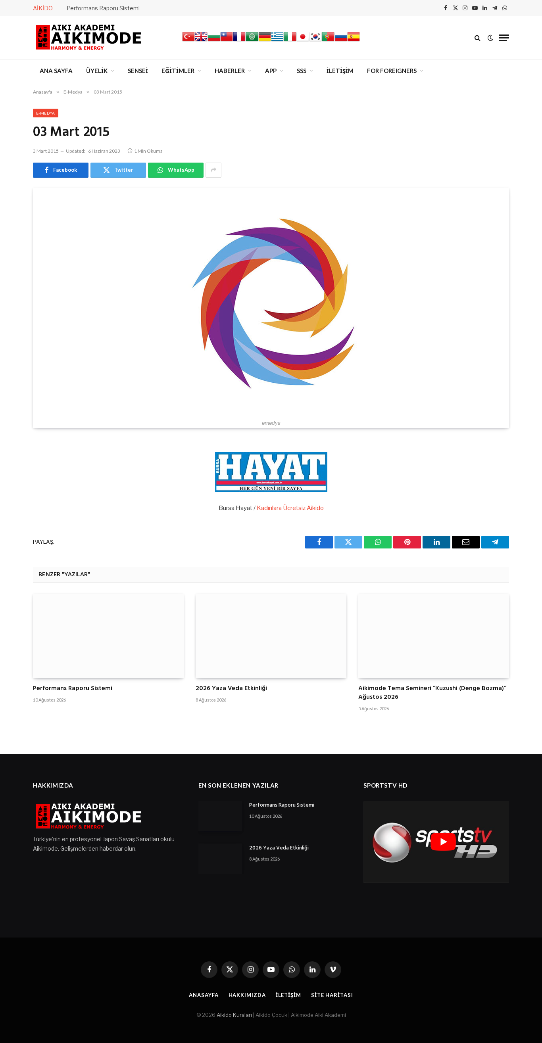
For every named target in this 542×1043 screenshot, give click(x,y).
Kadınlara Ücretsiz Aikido (290, 508)
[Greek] (277, 41)
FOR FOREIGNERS (392, 70)
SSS (301, 70)
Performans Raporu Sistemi (103, 8)
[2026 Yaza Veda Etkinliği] (271, 636)
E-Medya (45, 113)
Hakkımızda (247, 995)
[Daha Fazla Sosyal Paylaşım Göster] (213, 170)
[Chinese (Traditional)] (226, 41)
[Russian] (340, 41)
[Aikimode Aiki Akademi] (88, 38)
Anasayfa (203, 995)
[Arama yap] (477, 38)
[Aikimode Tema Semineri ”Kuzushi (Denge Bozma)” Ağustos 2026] (433, 636)
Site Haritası (332, 995)
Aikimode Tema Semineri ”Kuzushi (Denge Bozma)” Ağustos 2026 (432, 693)
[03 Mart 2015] (271, 301)
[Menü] (504, 38)
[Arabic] (252, 41)
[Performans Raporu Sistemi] (108, 636)
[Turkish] (188, 41)
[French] (239, 41)
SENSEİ (138, 70)
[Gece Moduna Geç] (490, 38)
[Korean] (315, 41)
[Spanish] (353, 41)
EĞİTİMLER (177, 70)
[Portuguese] (328, 41)
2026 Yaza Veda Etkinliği (231, 688)
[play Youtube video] (443, 841)
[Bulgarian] (214, 41)
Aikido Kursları (234, 1015)
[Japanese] (302, 41)
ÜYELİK (97, 70)
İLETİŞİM (340, 70)
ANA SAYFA (56, 70)
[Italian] (290, 41)
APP (271, 70)
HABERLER (230, 70)
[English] (201, 41)
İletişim (288, 995)
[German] (264, 41)
